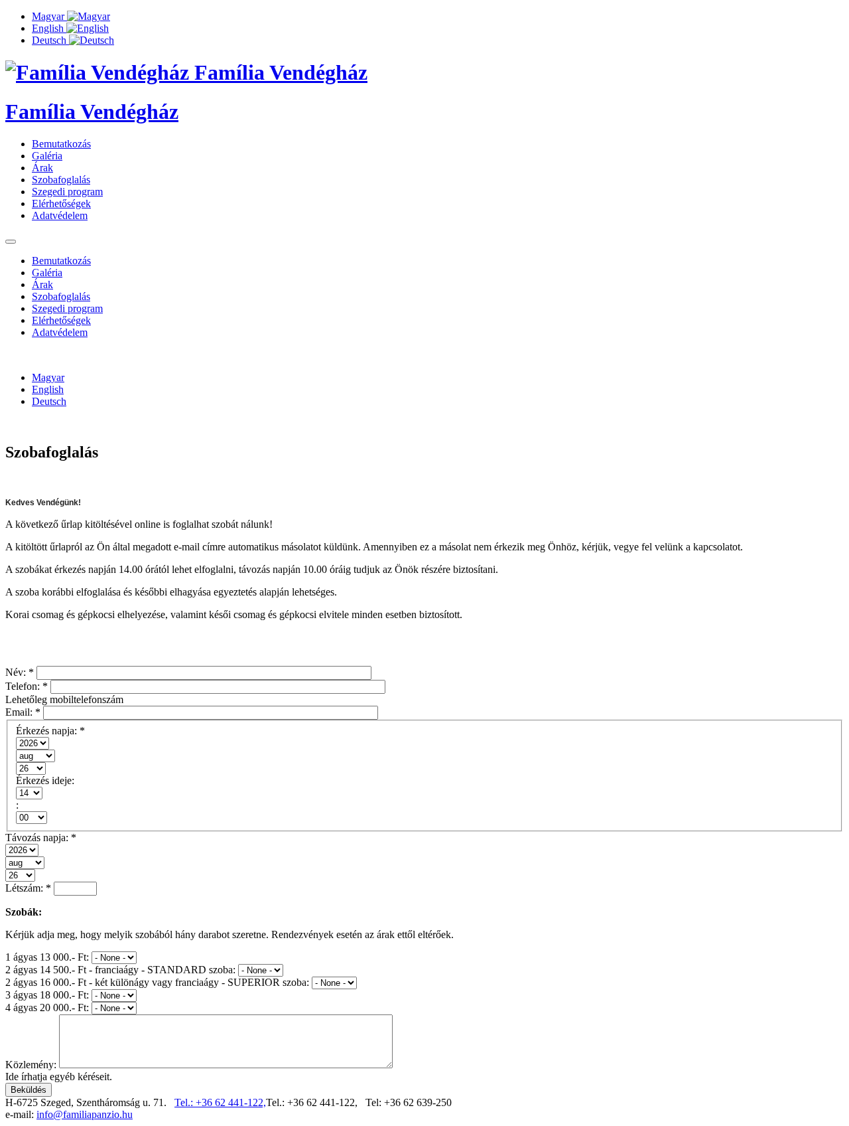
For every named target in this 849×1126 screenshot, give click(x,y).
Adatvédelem (60, 215)
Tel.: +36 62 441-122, (220, 1102)
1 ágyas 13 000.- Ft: (48, 957)
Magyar (49, 16)
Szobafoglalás (61, 179)
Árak (42, 167)
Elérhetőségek (61, 203)
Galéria (47, 155)
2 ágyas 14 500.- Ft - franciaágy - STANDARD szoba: (121, 969)
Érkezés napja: (50, 730)
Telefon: (26, 686)
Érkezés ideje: (45, 780)
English (49, 28)
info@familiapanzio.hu (84, 1114)
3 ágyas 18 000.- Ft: (48, 995)
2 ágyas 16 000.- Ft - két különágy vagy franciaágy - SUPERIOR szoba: (158, 982)
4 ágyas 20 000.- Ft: (48, 1007)
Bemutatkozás (61, 143)
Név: (19, 672)
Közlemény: (32, 1064)
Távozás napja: (40, 837)
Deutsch (50, 40)
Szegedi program (67, 191)
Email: (22, 712)
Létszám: (28, 888)
